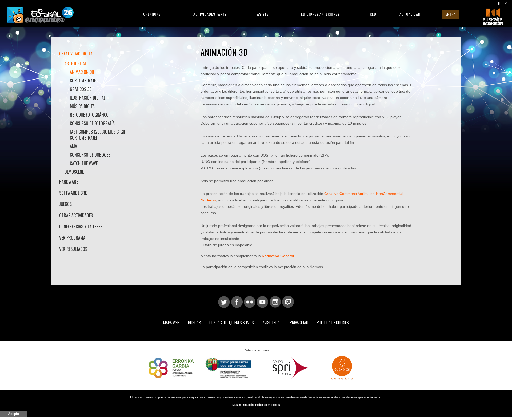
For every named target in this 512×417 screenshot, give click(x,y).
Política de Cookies (333, 322)
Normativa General (278, 256)
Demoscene (74, 172)
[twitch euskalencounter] (288, 301)
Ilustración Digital (87, 97)
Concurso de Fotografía (92, 123)
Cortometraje (83, 80)
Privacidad (299, 322)
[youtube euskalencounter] (262, 301)
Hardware (68, 181)
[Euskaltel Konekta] (342, 368)
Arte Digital (75, 63)
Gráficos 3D (81, 89)
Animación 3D (82, 72)
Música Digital (83, 106)
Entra (450, 14)
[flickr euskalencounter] (249, 301)
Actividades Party (210, 14)
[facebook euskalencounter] (237, 301)
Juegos (65, 204)
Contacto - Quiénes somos (231, 322)
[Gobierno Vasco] (228, 368)
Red (373, 14)
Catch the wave (84, 163)
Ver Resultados (73, 249)
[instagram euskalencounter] (275, 301)
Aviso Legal (271, 322)
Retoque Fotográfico (89, 115)
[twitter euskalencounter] (224, 301)
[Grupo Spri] (291, 368)
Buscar (194, 322)
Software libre (73, 193)
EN (506, 3)
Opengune (152, 14)
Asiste (263, 14)
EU (500, 3)
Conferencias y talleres (80, 226)
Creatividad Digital (76, 53)
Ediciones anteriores (320, 14)
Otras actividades (76, 215)
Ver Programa (72, 238)
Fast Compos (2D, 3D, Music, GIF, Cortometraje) (98, 135)
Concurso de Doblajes (90, 155)
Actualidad (410, 14)
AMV (73, 146)
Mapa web (171, 322)
